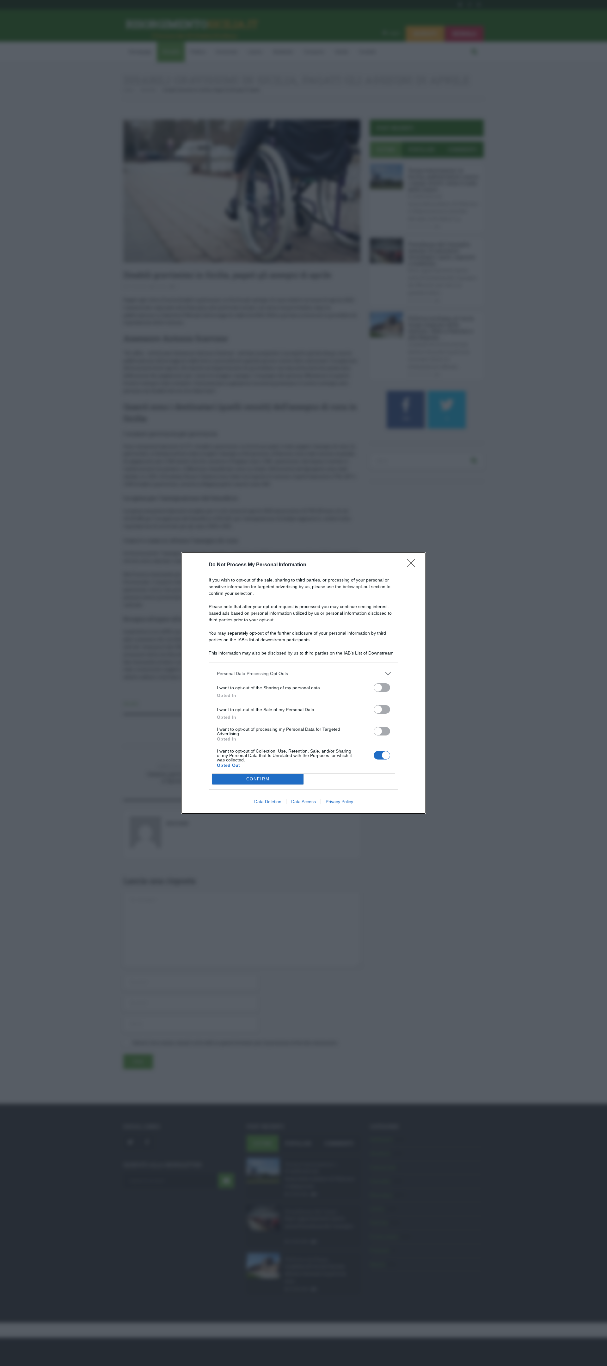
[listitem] (303, 673)
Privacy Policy (339, 801)
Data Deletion (267, 801)
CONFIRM (258, 779)
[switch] (382, 687)
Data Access (303, 801)
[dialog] (303, 683)
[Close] (413, 565)
